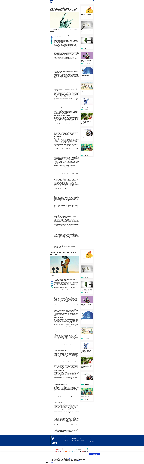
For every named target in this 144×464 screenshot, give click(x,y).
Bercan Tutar (52, 31)
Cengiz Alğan (87, 94)
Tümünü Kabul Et (94, 454)
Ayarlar (52, 462)
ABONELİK (88, 2)
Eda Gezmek (52, 275)
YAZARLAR (79, 2)
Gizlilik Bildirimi (92, 441)
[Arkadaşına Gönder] (52, 43)
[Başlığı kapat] (101, 453)
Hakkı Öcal (86, 155)
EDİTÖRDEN (83, 2)
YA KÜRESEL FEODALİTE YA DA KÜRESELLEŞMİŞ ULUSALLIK (66, 5)
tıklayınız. (79, 460)
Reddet (95, 459)
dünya (70, 39)
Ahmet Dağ (86, 277)
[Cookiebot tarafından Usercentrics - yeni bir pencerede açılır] (46, 462)
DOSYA (58, 2)
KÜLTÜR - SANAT (70, 2)
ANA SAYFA (52, 5)
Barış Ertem (86, 109)
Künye (90, 438)
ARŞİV (76, 2)
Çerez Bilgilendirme (70, 458)
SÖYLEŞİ (61, 2)
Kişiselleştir (94, 456)
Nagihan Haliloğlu (87, 63)
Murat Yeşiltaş (87, 384)
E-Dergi (91, 442)
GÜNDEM (65, 2)
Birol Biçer (86, 48)
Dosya (55, 5)
